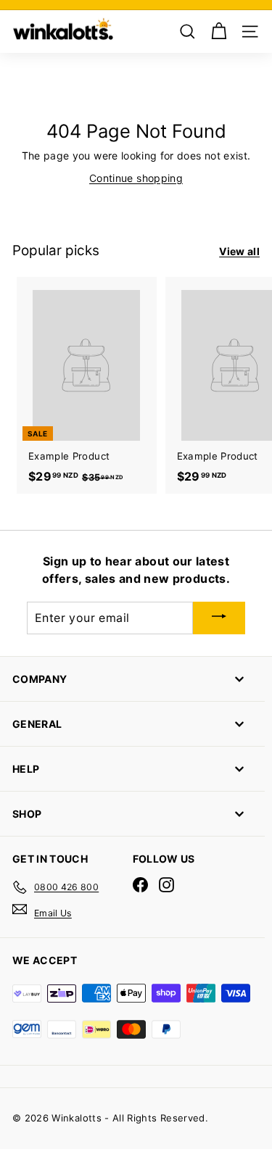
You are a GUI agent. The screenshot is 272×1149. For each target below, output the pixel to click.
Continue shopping (136, 178)
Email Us (53, 913)
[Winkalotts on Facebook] (140, 884)
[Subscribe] (219, 618)
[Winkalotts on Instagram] (166, 884)
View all (239, 251)
